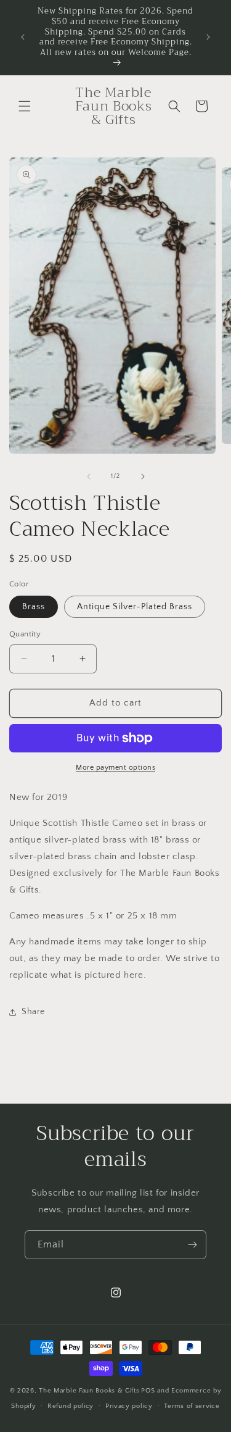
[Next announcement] (208, 37)
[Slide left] (88, 476)
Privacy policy (129, 1406)
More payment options (115, 768)
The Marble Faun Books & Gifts (89, 1390)
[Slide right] (142, 476)
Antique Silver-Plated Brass (134, 607)
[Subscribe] (192, 1244)
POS (148, 1390)
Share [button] (33, 1012)
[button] (24, 106)
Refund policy (70, 1406)
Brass (33, 607)
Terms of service (191, 1406)
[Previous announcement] (22, 37)
